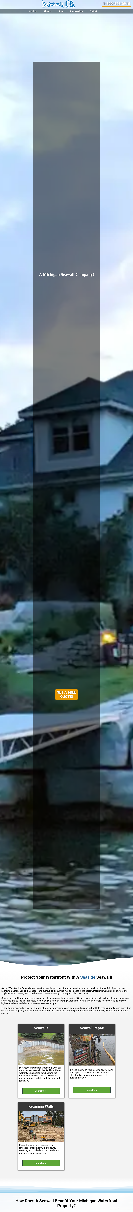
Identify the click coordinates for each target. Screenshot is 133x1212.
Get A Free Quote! (66, 694)
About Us (48, 11)
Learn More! (41, 1091)
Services (33, 11)
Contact (93, 11)
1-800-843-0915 (116, 4)
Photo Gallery (76, 11)
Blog (61, 11)
